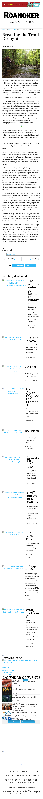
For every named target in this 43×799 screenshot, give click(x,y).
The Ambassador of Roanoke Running (33, 292)
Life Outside (20, 45)
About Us (31, 782)
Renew (11, 782)
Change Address (20, 782)
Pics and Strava (32, 339)
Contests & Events (32, 776)
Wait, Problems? (32, 613)
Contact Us (9, 780)
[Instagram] (32, 21)
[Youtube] (29, 21)
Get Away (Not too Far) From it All (32, 397)
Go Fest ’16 (30, 368)
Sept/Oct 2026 (7, 668)
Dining (12, 772)
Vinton (13, 776)
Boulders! (32, 432)
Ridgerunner (31, 568)
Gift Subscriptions (31, 780)
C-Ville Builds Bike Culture (33, 497)
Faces (18, 772)
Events (6, 776)
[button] (21, 26)
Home (4, 29)
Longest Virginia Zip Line (33, 462)
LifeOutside (12, 29)
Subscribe (18, 780)
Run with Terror (31, 536)
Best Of (25, 772)
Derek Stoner (11, 254)
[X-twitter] (26, 21)
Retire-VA (20, 776)
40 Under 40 (34, 772)
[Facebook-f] (23, 21)
